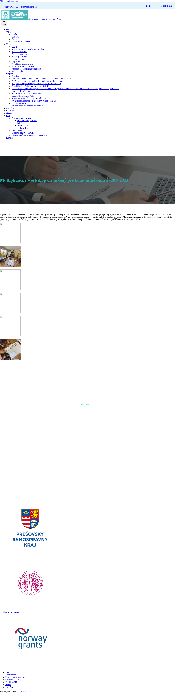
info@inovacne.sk (103, 459)
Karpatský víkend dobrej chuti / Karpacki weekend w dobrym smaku (41, 78)
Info (8, 115)
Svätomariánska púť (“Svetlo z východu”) (30, 98)
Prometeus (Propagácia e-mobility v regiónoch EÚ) (34, 101)
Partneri (15, 39)
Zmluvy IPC (22, 128)
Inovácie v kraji (18, 71)
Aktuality (10, 108)
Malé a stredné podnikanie (23, 66)
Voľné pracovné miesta (22, 42)
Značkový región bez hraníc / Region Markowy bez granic (37, 81)
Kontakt (9, 138)
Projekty (9, 74)
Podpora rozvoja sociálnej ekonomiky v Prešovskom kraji (36, 83)
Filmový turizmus (19, 59)
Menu (4, 22)
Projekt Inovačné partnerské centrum (27, 106)
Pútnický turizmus (19, 56)
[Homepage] (31, 19)
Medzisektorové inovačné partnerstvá (28, 49)
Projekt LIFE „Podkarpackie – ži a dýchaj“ (30, 86)
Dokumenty (17, 130)
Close (4, 25)
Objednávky (22, 125)
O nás (8, 32)
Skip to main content (9, 1)
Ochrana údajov (12, 679)
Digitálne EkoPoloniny (21, 91)
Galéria (9, 113)
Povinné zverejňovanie (21, 118)
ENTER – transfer (19, 103)
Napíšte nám (166, 6)
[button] (148, 6)
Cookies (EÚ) (11, 682)
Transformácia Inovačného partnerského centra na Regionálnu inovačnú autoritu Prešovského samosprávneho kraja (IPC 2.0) (65, 88)
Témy (8, 44)
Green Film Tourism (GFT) (23, 96)
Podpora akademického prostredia (26, 69)
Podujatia (10, 111)
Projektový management (22, 64)
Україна (9, 687)
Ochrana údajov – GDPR (23, 133)
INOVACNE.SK (23, 692)
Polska (8, 684)
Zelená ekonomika (20, 54)
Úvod (8, 29)
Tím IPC (15, 37)
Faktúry (20, 123)
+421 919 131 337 (80, 459)
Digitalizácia (17, 61)
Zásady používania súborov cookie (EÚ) (29, 135)
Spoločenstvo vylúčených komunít (26, 93)
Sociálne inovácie (19, 51)
